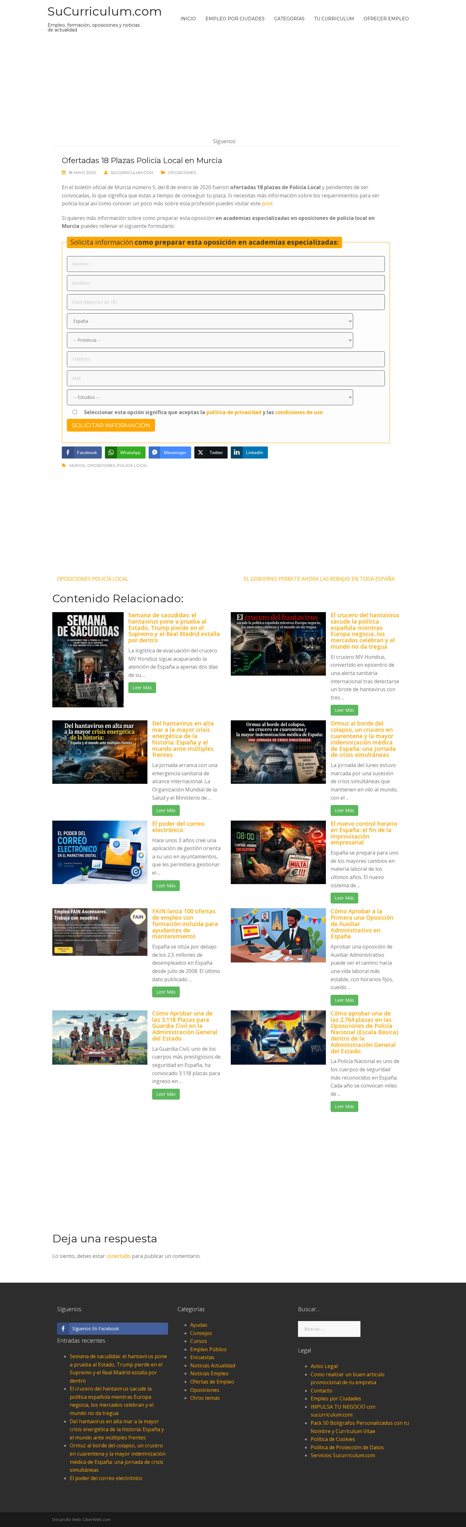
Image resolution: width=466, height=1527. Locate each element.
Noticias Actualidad (212, 1365)
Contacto (321, 1390)
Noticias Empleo (209, 1373)
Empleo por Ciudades (235, 19)
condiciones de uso (299, 412)
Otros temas (205, 1397)
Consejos (201, 1333)
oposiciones (101, 465)
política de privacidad (233, 412)
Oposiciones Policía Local (92, 578)
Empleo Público (208, 1349)
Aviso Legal (324, 1366)
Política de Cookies (333, 1439)
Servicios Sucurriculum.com (343, 1455)
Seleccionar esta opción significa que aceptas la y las (203, 412)
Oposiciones (182, 172)
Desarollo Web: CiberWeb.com (81, 1519)
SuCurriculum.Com (132, 172)
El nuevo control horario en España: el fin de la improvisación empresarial (364, 833)
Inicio (188, 19)
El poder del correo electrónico (178, 827)
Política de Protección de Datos (347, 1447)
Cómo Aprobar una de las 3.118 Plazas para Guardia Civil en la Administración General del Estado (184, 1025)
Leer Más (142, 687)
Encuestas (202, 1357)
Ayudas (198, 1324)
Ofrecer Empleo (386, 19)
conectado (118, 1256)
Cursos (198, 1341)
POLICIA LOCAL (132, 465)
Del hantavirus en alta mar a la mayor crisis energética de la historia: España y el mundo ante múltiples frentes (183, 738)
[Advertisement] (225, 85)
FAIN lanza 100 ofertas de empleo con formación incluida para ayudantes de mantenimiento (185, 923)
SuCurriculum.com (105, 11)
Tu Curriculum (334, 19)
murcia (77, 465)
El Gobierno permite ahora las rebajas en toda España (319, 578)
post (267, 203)
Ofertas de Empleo (212, 1381)
